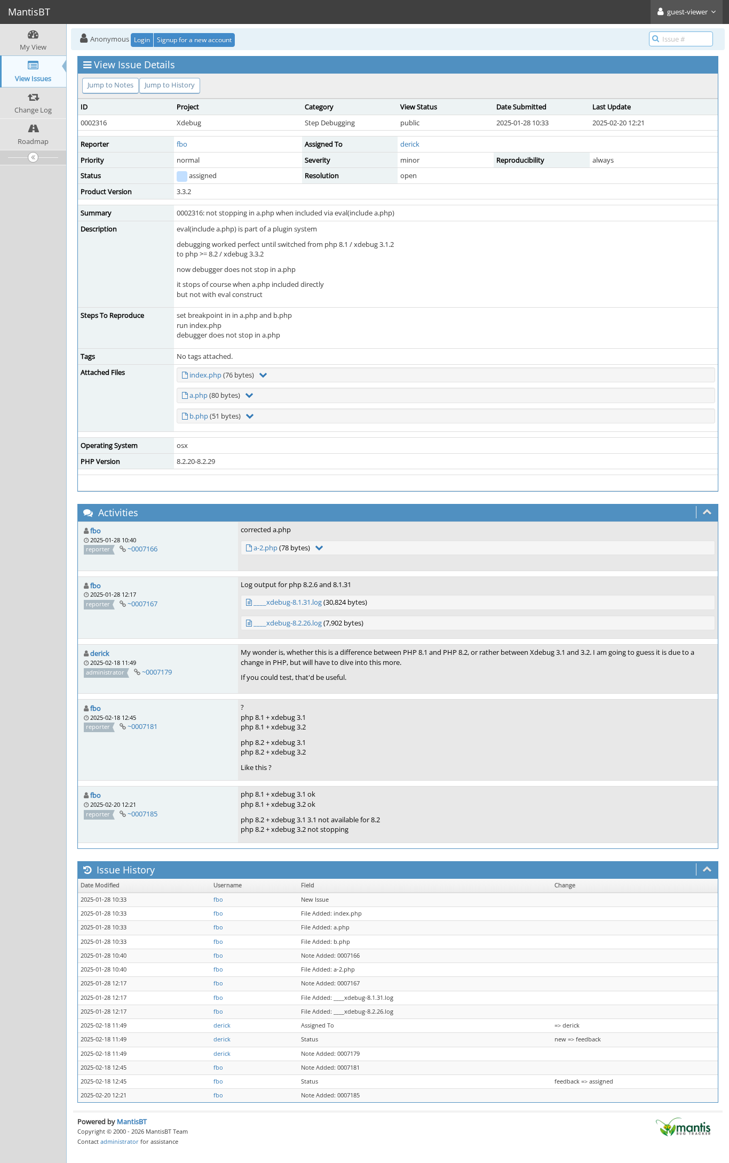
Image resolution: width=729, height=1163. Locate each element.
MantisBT (132, 1121)
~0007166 (142, 549)
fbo (182, 144)
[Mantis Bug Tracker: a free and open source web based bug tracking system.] (683, 1126)
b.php (198, 416)
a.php (198, 395)
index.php (205, 375)
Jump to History (170, 85)
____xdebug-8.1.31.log (287, 602)
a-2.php (265, 547)
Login (142, 39)
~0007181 (142, 726)
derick (409, 144)
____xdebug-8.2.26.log (287, 623)
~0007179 (157, 672)
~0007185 (142, 814)
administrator (119, 1141)
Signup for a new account (194, 39)
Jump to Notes (110, 85)
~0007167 (142, 603)
